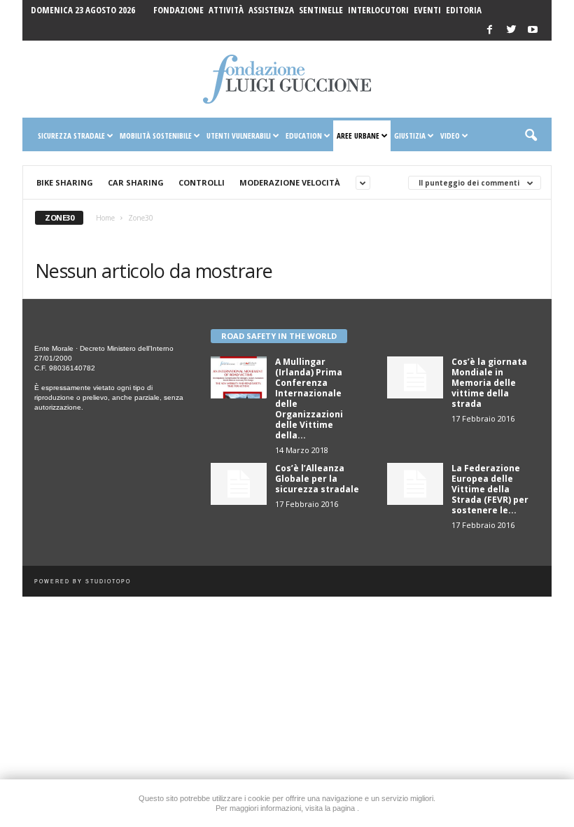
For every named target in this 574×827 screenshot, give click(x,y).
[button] (530, 135)
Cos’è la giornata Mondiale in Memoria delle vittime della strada (489, 383)
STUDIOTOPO (108, 581)
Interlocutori (378, 10)
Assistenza (271, 10)
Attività (226, 10)
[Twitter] (511, 30)
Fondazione (178, 10)
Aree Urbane (358, 135)
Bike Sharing (64, 182)
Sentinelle (321, 10)
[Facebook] (489, 30)
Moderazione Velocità (289, 182)
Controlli (201, 182)
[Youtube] (532, 30)
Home (105, 218)
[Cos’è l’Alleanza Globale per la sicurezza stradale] (239, 484)
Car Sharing (136, 182)
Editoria (464, 10)
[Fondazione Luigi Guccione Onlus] (287, 79)
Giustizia (410, 135)
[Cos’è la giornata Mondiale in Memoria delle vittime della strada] (415, 377)
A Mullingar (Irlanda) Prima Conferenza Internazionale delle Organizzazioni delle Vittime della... (309, 398)
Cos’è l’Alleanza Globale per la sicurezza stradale (317, 478)
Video (450, 135)
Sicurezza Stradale (71, 135)
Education (304, 135)
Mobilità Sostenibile (156, 135)
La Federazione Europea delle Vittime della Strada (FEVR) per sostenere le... (489, 489)
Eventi (427, 10)
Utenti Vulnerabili (238, 135)
